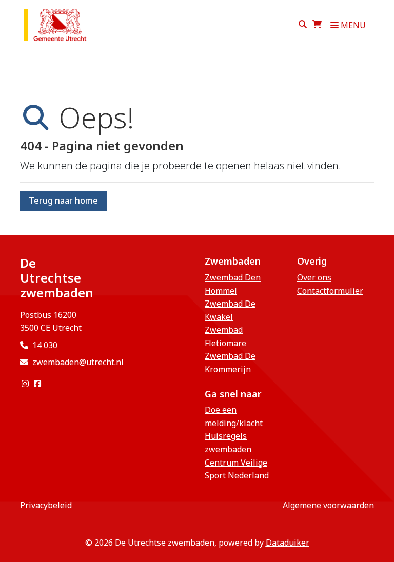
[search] (303, 25)
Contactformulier (330, 290)
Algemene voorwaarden (328, 505)
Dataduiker (287, 542)
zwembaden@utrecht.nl (78, 362)
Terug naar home (63, 200)
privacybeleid (46, 505)
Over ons (314, 277)
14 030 (44, 345)
